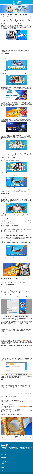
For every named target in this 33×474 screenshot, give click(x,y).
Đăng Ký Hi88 (2, 464)
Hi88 (3, 16)
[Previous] (1, 9)
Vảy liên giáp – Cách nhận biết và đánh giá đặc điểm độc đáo (16, 435)
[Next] (31, 9)
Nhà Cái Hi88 (2, 463)
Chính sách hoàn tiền (3, 457)
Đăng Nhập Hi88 (3, 466)
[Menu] (1, 2)
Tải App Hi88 (2, 470)
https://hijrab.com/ (22, 340)
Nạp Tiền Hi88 (3, 467)
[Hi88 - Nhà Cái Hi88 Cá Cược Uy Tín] (16, 2)
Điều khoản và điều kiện (4, 454)
